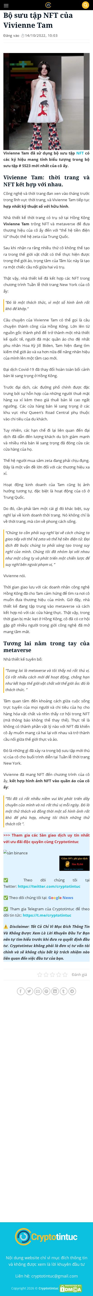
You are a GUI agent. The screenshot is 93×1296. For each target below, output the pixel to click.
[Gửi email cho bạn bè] (38, 991)
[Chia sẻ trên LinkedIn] (55, 991)
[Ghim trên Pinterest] (47, 991)
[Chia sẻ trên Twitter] (29, 991)
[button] (6, 5)
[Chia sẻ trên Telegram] (72, 991)
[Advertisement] (46, 1057)
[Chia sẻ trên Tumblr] (64, 991)
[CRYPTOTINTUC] (48, 5)
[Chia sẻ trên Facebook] (21, 991)
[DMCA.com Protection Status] (70, 1288)
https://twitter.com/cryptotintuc (49, 886)
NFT (80, 153)
